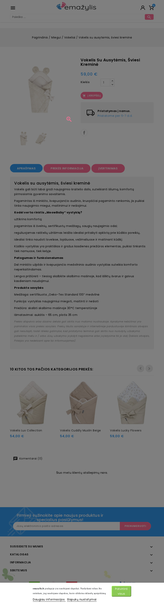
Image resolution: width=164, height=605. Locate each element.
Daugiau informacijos (49, 599)
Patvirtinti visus (121, 591)
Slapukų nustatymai (82, 599)
